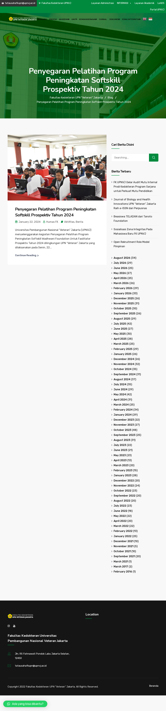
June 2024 (120, 389)
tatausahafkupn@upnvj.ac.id (20, 3)
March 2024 (121, 404)
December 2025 (124, 298)
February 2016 (123, 571)
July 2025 (120, 323)
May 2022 (120, 515)
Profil (52, 19)
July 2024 (120, 384)
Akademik (64, 19)
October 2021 (122, 551)
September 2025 (124, 313)
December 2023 (124, 419)
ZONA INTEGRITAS (131, 19)
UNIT (74, 19)
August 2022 (122, 500)
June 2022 (120, 510)
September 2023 (124, 435)
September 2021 (124, 556)
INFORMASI (122, 3)
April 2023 (120, 460)
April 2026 (120, 278)
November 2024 (124, 364)
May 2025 (120, 333)
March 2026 (121, 283)
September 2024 (125, 374)
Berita (79, 221)
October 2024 (122, 369)
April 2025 (120, 338)
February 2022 (123, 531)
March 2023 (121, 465)
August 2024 (122, 379)
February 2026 (123, 288)
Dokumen (114, 19)
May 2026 (120, 273)
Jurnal (103, 19)
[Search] (153, 158)
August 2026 (122, 257)
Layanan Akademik (144, 3)
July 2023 (120, 445)
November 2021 (123, 546)
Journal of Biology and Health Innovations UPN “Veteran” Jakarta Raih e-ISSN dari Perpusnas (135, 204)
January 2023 (122, 475)
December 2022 (124, 480)
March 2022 (121, 526)
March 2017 (121, 566)
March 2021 (121, 561)
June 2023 (120, 450)
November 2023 (124, 424)
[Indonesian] (150, 19)
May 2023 (120, 455)
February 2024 (123, 409)
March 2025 (121, 343)
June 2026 (120, 268)
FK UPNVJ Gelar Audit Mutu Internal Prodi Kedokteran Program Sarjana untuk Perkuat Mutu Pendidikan (135, 187)
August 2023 (122, 440)
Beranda (42, 19)
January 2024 (123, 414)
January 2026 (123, 293)
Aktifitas (69, 221)
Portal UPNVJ (157, 9)
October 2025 (122, 308)
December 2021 (123, 541)
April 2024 (120, 399)
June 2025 (120, 328)
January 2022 (122, 536)
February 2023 (123, 470)
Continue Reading (25, 255)
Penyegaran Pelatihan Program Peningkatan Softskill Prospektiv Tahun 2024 (55, 212)
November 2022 (124, 485)
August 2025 (122, 318)
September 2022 (124, 495)
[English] (145, 19)
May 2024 (120, 394)
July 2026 (120, 262)
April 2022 (120, 521)
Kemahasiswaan (87, 19)
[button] (25, 704)
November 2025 (124, 303)
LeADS (161, 3)
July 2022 (120, 505)
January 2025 (122, 354)
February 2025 (123, 349)
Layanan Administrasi (102, 3)
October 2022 (122, 490)
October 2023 (122, 429)
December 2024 (124, 359)
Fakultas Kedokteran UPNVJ (56, 3)
